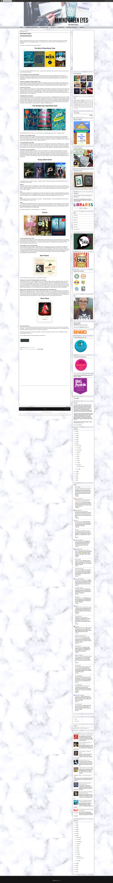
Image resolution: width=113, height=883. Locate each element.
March (77, 462)
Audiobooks (88, 105)
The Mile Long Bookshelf (79, 568)
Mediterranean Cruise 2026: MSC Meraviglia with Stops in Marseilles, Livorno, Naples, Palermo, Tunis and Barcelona (82, 501)
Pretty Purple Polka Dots (79, 540)
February (77, 464)
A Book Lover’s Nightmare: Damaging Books (82, 656)
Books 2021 (75, 215)
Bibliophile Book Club (49, 246)
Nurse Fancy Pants (78, 646)
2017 (76, 441)
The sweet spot (77, 696)
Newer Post (22, 409)
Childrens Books (84, 106)
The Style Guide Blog (78, 675)
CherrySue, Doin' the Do (79, 498)
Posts (76, 719)
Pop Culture (89, 102)
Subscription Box (88, 104)
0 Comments (32, 347)
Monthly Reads (61, 27)
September (78, 450)
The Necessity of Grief (78, 560)
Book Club (79, 107)
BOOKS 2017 (76, 220)
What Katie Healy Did (78, 704)
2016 (76, 443)
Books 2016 (75, 222)
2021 (76, 433)
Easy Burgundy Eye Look (79, 598)
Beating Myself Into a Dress (79, 695)
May (77, 458)
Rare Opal (76, 529)
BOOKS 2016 (34, 41)
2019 (76, 437)
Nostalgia (75, 104)
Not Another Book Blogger (79, 578)
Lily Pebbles (77, 626)
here (54, 181)
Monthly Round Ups (32, 349)
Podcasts (88, 107)
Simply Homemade (78, 510)
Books (84, 102)
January (77, 469)
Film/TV (75, 107)
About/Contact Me (44, 27)
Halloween (90, 106)
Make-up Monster (78, 559)
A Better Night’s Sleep (78, 521)
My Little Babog (77, 487)
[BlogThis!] (38, 349)
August (77, 452)
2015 (76, 471)
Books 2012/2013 (76, 229)
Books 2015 (75, 224)
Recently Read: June (78, 647)
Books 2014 (75, 227)
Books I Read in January (80, 466)
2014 (76, 473)
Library (78, 106)
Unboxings (82, 27)
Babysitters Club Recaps (72, 27)
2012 (76, 478)
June (77, 456)
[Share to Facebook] (41, 349)
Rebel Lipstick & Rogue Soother (80, 635)
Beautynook (77, 596)
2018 (76, 439)
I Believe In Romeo (78, 665)
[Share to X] (40, 349)
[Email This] (37, 349)
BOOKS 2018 (76, 217)
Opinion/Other (82, 105)
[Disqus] (44, 368)
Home (21, 27)
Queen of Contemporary (79, 655)
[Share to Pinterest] (42, 349)
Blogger (58, 880)
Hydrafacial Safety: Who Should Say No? (81, 511)
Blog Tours (53, 27)
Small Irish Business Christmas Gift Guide (86, 767)
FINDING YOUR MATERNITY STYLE (80, 627)
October (77, 447)
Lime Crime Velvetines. (78, 705)
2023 (76, 431)
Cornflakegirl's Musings (79, 587)
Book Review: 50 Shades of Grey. (84, 760)
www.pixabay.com (81, 422)
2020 (76, 435)
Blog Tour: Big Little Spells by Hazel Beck (86, 735)
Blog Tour (78, 102)
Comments (77, 721)
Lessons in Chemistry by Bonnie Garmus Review (82, 530)
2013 (76, 475)
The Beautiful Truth (78, 616)
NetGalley (84, 107)
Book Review (25, 349)
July (77, 454)
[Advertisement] (44, 396)
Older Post (67, 409)
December (78, 445)
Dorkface (76, 520)
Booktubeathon (76, 105)
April (77, 460)
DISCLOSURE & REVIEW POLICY (32, 27)
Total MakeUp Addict (78, 684)
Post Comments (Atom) (47, 412)
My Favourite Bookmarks (79, 541)
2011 (76, 480)
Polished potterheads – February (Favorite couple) (83, 607)
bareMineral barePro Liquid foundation (81, 617)
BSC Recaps (81, 104)
